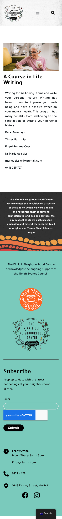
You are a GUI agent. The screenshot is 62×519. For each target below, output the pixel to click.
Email (7, 399)
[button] (38, 13)
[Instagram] (37, 495)
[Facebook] (25, 495)
